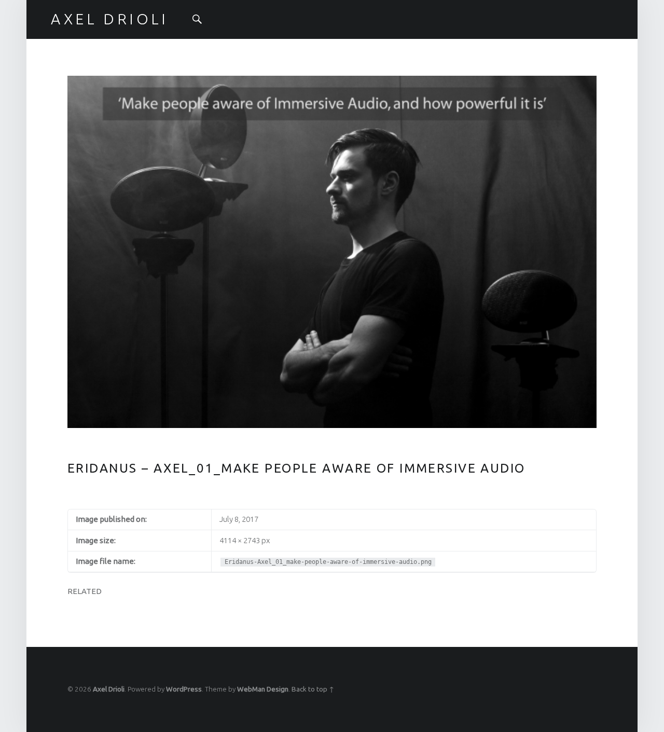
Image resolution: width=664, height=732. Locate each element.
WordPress (184, 689)
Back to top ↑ (313, 689)
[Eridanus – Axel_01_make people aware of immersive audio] (332, 81)
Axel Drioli (109, 689)
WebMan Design (262, 689)
